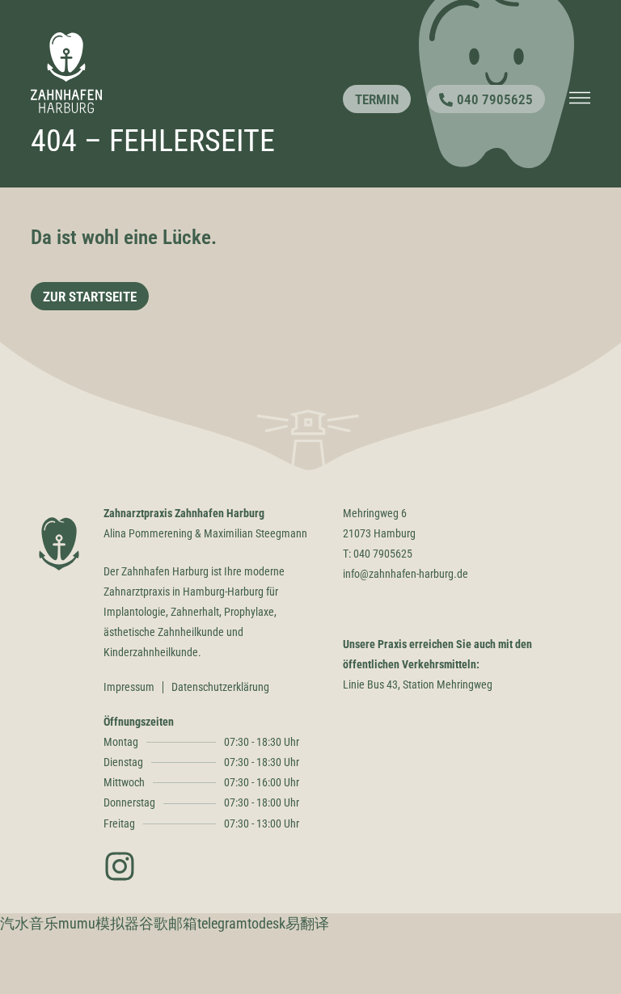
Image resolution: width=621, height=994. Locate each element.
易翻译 (307, 923)
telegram (222, 923)
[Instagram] (120, 866)
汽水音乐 (29, 923)
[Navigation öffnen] (579, 97)
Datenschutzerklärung (220, 687)
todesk (266, 923)
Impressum (129, 687)
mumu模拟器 (98, 923)
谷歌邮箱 (168, 923)
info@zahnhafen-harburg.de (405, 574)
